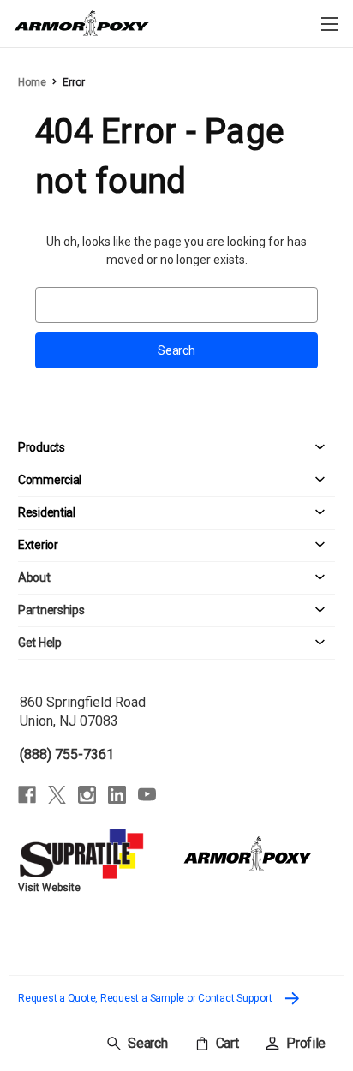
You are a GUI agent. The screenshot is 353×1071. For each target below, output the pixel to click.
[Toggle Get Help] (198, 643)
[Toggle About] (193, 578)
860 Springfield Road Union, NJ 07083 (83, 711)
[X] (57, 795)
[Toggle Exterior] (196, 545)
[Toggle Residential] (205, 513)
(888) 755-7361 (67, 754)
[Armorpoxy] (247, 853)
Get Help (40, 642)
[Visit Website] (83, 853)
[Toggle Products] (200, 448)
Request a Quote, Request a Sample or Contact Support (146, 998)
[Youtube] (147, 795)
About (34, 577)
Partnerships (51, 610)
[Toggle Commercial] (208, 480)
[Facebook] (27, 795)
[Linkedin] (117, 795)
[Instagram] (87, 795)
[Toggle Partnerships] (210, 610)
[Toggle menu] (329, 23)
